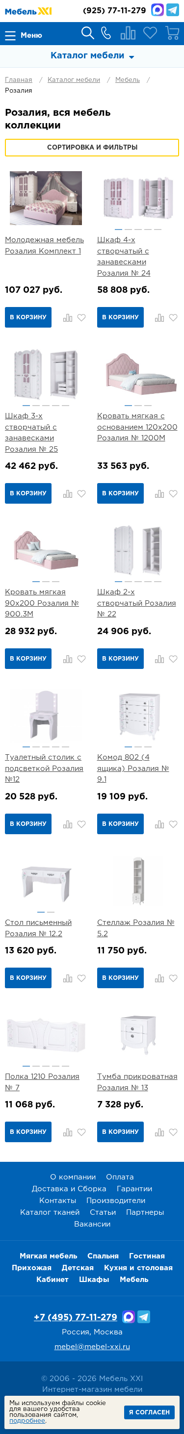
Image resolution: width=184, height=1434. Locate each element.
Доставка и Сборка (69, 1189)
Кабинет (52, 1280)
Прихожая (32, 1268)
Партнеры (145, 1212)
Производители (115, 1201)
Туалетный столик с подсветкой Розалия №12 (44, 768)
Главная (18, 80)
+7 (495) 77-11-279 (75, 1318)
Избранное (150, 33)
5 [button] (157, 229)
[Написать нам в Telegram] (172, 9)
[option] (138, 198)
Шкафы (94, 1280)
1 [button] (118, 229)
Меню (31, 35)
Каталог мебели (74, 80)
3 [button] (138, 229)
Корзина (172, 33)
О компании (73, 1177)
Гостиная (147, 1256)
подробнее (27, 1421)
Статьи (103, 1212)
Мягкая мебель (48, 1256)
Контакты (57, 1201)
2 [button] (128, 229)
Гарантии (134, 1189)
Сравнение (128, 33)
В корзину (28, 317)
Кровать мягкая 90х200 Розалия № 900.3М (42, 603)
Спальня (103, 1256)
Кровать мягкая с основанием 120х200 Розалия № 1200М (137, 427)
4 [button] (148, 229)
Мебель (127, 80)
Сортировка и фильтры (92, 148)
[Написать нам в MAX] (157, 9)
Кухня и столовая (138, 1268)
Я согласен (149, 1412)
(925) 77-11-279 (114, 11)
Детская (78, 1268)
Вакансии (92, 1224)
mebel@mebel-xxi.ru (92, 1347)
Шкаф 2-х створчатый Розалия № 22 (136, 603)
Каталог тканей (49, 1212)
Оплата (120, 1177)
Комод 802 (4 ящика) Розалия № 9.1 (133, 768)
